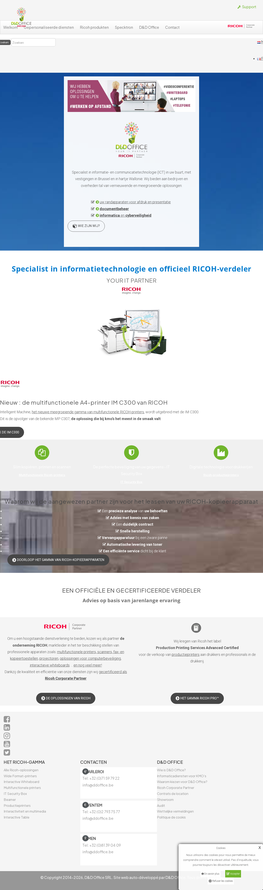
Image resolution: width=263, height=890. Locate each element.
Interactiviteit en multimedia (25, 811)
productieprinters (186, 654)
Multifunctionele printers (22, 787)
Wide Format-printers (20, 776)
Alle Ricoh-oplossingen (21, 770)
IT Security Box (131, 482)
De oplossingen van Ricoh (67, 698)
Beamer (10, 799)
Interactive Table (16, 817)
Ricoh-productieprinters (221, 475)
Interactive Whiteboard (21, 781)
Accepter (235, 873)
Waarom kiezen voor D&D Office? (182, 781)
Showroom (165, 799)
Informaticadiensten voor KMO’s (181, 776)
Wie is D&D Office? (171, 770)
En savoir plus (211, 873)
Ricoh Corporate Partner (175, 787)
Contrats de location (172, 793)
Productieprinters (17, 805)
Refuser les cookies (222, 881)
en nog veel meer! (88, 665)
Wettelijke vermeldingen (175, 811)
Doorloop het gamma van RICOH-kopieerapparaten (60, 560)
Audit (161, 805)
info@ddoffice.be (97, 818)
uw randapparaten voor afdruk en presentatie (135, 202)
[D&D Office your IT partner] (21, 17)
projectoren (48, 658)
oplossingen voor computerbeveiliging (90, 658)
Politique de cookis (171, 817)
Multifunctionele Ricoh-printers (42, 475)
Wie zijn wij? (88, 226)
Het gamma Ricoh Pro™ (199, 698)
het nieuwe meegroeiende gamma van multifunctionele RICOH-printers (88, 412)
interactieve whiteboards (50, 665)
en (125, 215)
